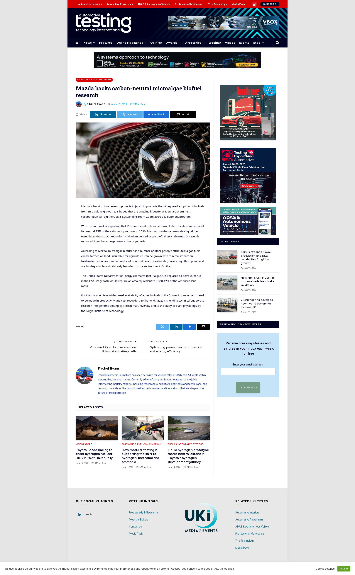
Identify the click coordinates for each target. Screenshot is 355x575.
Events (244, 42)
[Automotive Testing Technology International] (103, 23)
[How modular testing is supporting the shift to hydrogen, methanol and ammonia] (143, 428)
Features (105, 42)
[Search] (277, 43)
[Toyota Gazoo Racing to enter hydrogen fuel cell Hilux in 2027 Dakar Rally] (97, 428)
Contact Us (135, 526)
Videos (230, 42)
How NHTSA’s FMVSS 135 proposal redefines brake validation (258, 281)
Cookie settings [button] (325, 568)
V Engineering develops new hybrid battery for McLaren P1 (257, 303)
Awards (171, 42)
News (88, 42)
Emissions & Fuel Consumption (94, 79)
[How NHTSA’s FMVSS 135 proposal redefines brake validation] (227, 282)
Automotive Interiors (90, 4)
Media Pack (238, 4)
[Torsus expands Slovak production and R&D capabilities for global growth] (227, 257)
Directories (193, 42)
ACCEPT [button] (344, 568)
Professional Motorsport (189, 4)
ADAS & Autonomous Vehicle (154, 4)
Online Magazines (129, 42)
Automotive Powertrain (119, 4)
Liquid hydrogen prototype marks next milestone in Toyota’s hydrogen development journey (188, 456)
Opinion (156, 42)
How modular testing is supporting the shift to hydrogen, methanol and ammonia (140, 456)
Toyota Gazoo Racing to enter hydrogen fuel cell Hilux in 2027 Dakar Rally (94, 454)
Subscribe (269, 4)
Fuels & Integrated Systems (185, 444)
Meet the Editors (138, 519)
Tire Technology (217, 4)
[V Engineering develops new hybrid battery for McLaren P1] (227, 305)
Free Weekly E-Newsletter (144, 512)
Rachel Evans (96, 104)
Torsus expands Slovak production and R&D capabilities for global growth (256, 257)
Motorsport (84, 444)
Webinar (215, 42)
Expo (257, 42)
